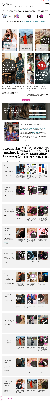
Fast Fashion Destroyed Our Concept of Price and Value (31, 306)
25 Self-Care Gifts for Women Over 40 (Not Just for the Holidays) (31, 284)
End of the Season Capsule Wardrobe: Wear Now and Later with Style (20, 176)
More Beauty (6, 243)
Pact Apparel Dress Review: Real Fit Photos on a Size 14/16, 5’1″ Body (20, 306)
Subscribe (37, 117)
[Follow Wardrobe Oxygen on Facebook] (8, 398)
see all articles (26, 100)
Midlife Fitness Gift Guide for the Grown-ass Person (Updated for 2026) (37, 88)
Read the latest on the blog (7, 391)
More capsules (6, 178)
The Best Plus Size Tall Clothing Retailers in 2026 (31, 198)
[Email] (45, 1)
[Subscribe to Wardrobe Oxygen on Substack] (13, 398)
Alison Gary (43, 9)
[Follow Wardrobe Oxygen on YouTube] (11, 398)
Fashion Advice (12, 44)
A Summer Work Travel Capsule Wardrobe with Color (42, 176)
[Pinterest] (41, 1)
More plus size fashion (6, 198)
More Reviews (6, 370)
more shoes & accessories (6, 263)
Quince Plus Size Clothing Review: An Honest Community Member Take (43, 198)
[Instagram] (40, 1)
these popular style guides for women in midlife (33, 21)
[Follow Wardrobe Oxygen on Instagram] (6, 398)
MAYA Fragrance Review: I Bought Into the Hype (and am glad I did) (20, 240)
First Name (30, 109)
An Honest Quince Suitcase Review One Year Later (31, 327)
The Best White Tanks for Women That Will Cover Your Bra (10, 47)
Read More (4, 95)
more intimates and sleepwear (6, 218)
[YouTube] (43, 1)
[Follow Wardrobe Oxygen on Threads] (10, 398)
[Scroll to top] (50, 401)
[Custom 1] (47, 1)
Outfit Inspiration (26, 45)
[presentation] (9, 40)
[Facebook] (48, 1)
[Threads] (50, 1)
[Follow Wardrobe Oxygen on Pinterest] (15, 398)
